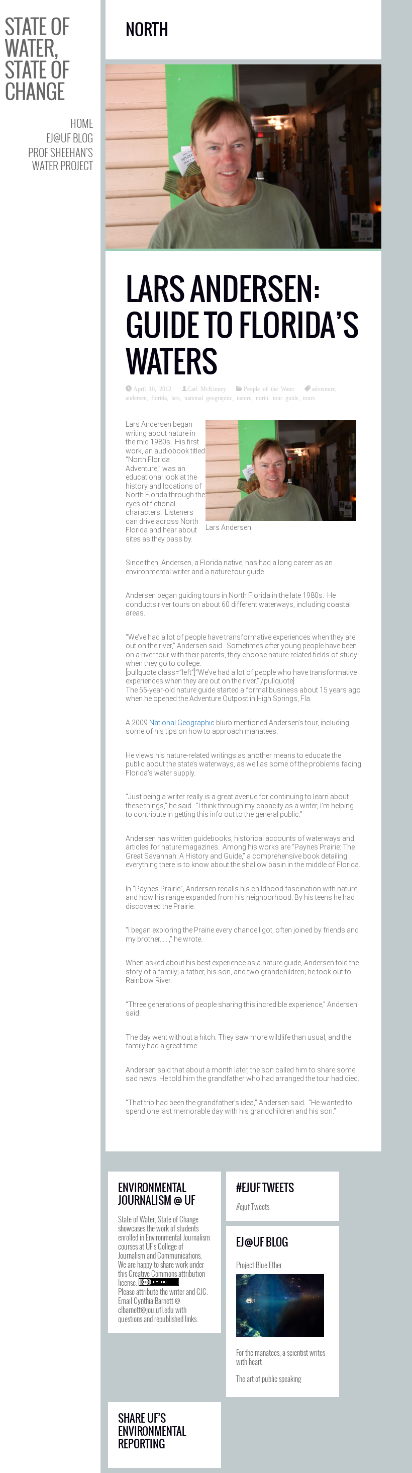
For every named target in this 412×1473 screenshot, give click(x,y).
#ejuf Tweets (252, 1206)
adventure (323, 388)
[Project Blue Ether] (280, 1305)
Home (81, 123)
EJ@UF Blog (69, 137)
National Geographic (182, 723)
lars (175, 398)
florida (159, 398)
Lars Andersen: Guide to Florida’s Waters (242, 325)
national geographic (208, 398)
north (262, 398)
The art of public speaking (268, 1378)
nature (244, 398)
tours (309, 398)
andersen (136, 398)
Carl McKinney (206, 388)
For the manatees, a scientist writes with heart (280, 1357)
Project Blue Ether (259, 1264)
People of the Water (269, 388)
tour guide (285, 398)
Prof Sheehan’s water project (60, 158)
